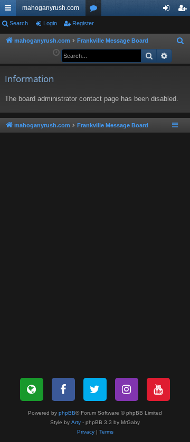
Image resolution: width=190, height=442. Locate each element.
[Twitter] (95, 389)
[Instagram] (126, 389)
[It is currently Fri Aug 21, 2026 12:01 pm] (56, 53)
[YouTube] (158, 389)
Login (50, 23)
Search (19, 23)
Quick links (10, 10)
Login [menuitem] (168, 10)
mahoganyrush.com (50, 8)
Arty (76, 422)
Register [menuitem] (184, 10)
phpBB (67, 413)
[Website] (31, 389)
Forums (95, 10)
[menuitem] (180, 41)
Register (83, 23)
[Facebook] (63, 389)
